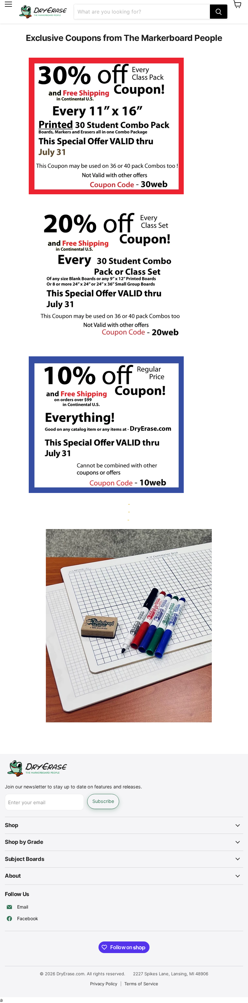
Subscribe (103, 801)
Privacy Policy (103, 983)
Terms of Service (141, 983)
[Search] (218, 12)
